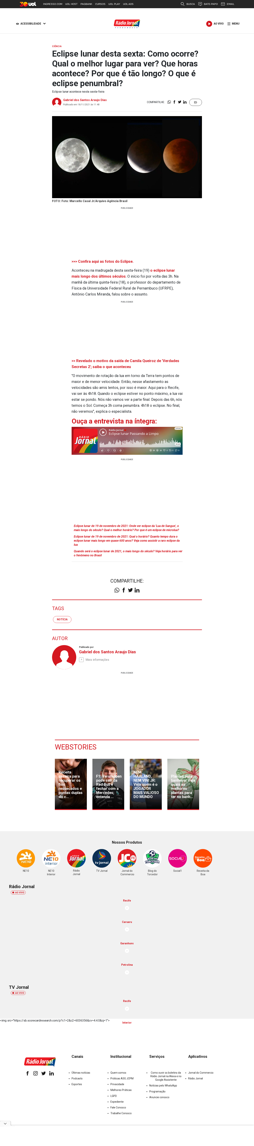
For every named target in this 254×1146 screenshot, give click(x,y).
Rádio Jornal (195, 1078)
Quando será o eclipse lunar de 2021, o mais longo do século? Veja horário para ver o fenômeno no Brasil (128, 553)
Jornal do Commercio (200, 1072)
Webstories (76, 747)
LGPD (113, 1095)
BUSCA (191, 4)
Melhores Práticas (121, 1090)
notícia (62, 619)
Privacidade (117, 1084)
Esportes (77, 1084)
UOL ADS (128, 4)
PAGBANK (86, 4)
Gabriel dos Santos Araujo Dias (85, 100)
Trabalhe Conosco (121, 1113)
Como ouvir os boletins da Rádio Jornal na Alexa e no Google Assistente (165, 1076)
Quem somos (118, 1072)
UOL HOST (71, 4)
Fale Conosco (118, 1107)
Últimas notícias (81, 1072)
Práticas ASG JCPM (122, 1078)
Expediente (117, 1101)
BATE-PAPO (211, 4)
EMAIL (230, 4)
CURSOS (100, 4)
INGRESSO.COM (52, 4)
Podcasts (77, 1078)
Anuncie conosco (159, 1097)
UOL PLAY (114, 4)
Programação (157, 1091)
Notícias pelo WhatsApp (163, 1085)
